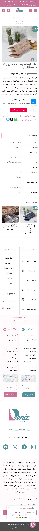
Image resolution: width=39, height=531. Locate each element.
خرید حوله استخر (31, 290)
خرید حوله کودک (31, 271)
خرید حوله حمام (31, 280)
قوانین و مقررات (7, 268)
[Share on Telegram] (8, 119)
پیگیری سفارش (8, 258)
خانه (24, 18)
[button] (35, 10)
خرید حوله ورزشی (31, 309)
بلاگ (11, 283)
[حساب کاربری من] (30, 10)
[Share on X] (11, 119)
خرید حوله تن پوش (31, 261)
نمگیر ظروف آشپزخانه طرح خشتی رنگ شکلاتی (10, 226)
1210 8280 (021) (11, 294)
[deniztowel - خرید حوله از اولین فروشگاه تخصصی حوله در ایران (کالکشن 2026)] (19, 10)
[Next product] (21, 22)
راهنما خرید (9, 273)
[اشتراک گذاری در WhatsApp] (15, 119)
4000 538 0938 (11, 301)
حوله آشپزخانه (17, 18)
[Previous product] (17, 22)
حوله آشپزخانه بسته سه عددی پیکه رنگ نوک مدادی (29, 227)
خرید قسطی (9, 278)
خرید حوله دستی (31, 300)
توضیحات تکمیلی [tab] (32, 136)
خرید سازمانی (8, 263)
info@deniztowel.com (11, 308)
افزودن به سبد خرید (18, 110)
